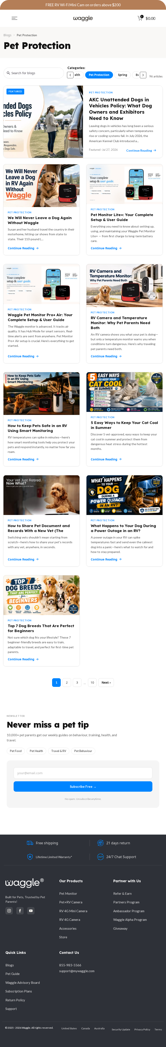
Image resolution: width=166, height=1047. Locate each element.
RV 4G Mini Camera (73, 911)
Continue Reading (21, 248)
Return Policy (15, 1000)
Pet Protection (99, 75)
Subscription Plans (18, 991)
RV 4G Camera (69, 919)
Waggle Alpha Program (130, 919)
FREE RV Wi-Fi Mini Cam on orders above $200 (83, 5)
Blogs (7, 35)
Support (11, 1009)
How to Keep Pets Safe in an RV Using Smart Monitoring (37, 428)
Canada (85, 1028)
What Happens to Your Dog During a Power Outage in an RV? (123, 528)
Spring (122, 75)
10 (92, 682)
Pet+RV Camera (70, 902)
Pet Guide (12, 974)
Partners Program (126, 902)
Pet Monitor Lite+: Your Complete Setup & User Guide (122, 217)
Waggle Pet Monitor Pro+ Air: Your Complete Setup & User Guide (40, 317)
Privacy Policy (142, 1029)
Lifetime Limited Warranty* (54, 857)
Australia (99, 1028)
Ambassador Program (128, 911)
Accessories (68, 928)
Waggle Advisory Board (22, 982)
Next (105, 682)
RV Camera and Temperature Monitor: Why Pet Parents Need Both (120, 323)
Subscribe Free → (83, 786)
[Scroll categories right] (143, 75)
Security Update (121, 1029)
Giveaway (120, 928)
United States (69, 1028)
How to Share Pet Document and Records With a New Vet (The (39, 528)
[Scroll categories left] (70, 75)
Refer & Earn (122, 893)
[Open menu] (14, 18)
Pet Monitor (68, 893)
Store (63, 937)
